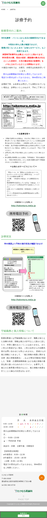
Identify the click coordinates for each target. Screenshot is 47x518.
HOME (3, 9)
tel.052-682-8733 (8, 485)
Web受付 (38, 464)
